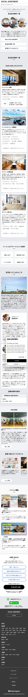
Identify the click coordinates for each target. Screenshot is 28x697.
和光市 (2, 644)
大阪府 (3, 652)
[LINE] (19, 619)
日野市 (17, 628)
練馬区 (24, 630)
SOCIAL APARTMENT (14, 612)
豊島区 (15, 632)
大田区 (2, 628)
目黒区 (14, 630)
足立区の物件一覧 (10, 44)
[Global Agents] (14, 691)
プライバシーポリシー (13, 678)
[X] (12, 619)
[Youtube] (16, 619)
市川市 (10, 649)
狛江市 (10, 630)
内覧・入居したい (14, 567)
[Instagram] (8, 619)
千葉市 (2, 649)
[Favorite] (24, 84)
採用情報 (13, 685)
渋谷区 (11, 632)
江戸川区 (3, 632)
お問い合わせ (13, 670)
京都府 (3, 657)
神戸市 (2, 664)
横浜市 (2, 639)
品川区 (10, 634)
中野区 (20, 630)
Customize (16, 364)
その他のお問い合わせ (14, 580)
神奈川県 (3, 637)
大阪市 (10, 654)
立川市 (14, 634)
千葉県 (3, 647)
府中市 (6, 630)
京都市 (2, 659)
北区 (3, 401)
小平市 (18, 632)
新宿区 (2, 634)
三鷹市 (7, 632)
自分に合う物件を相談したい (14, 575)
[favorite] (22, 2)
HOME (14, 615)
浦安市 (6, 649)
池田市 (6, 654)
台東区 (6, 401)
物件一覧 (4, 4)
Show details (21, 357)
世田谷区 (23, 632)
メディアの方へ (14, 674)
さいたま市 (7, 644)
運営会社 (13, 681)
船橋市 (14, 649)
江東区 (13, 628)
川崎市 (6, 639)
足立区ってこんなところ (11, 48)
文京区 (10, 401)
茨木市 (14, 654)
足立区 (24, 628)
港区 (17, 630)
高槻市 (17, 654)
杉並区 (6, 634)
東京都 (8, 4)
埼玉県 (3, 642)
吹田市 (2, 654)
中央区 (6, 628)
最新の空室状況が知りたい (14, 571)
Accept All (17, 360)
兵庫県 (3, 662)
